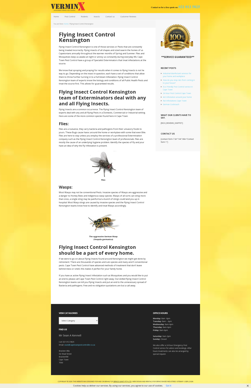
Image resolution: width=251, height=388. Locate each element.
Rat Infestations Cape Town (175, 100)
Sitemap (180, 381)
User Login (188, 381)
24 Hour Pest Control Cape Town (177, 93)
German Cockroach (171, 104)
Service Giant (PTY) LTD (122, 381)
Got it (168, 385)
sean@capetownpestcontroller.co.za (79, 345)
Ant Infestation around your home (177, 97)
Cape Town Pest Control (68, 6)
